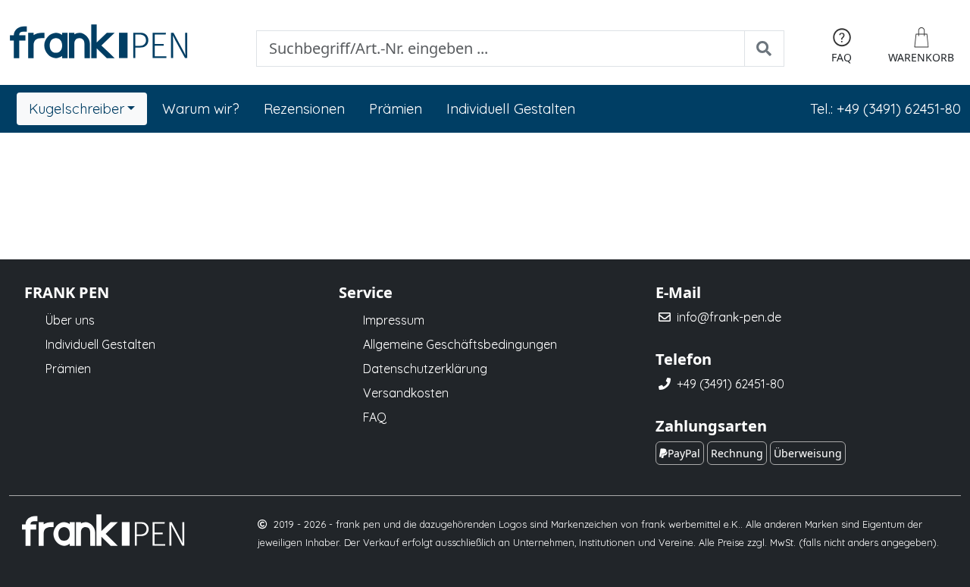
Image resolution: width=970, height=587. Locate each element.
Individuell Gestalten (510, 109)
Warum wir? (200, 109)
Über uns (70, 320)
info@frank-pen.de (729, 317)
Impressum (393, 320)
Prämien (395, 109)
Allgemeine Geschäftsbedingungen (460, 344)
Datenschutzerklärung (425, 368)
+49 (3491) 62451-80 (730, 383)
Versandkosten (406, 392)
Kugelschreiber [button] (76, 109)
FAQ (374, 417)
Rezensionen (304, 109)
